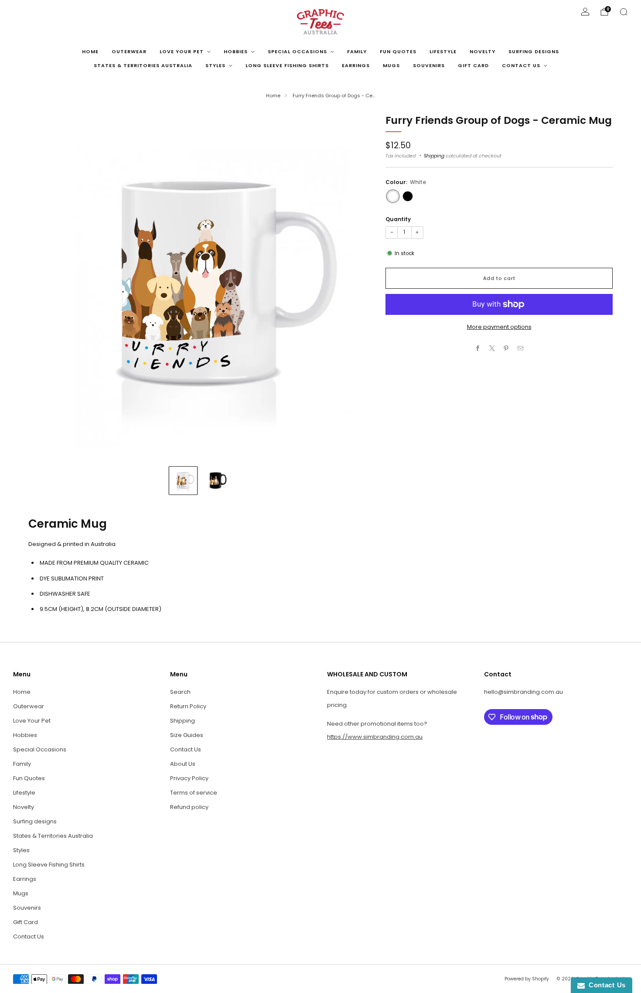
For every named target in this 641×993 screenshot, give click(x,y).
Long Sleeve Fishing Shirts (287, 65)
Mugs (391, 65)
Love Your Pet (182, 51)
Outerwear (129, 51)
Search (180, 692)
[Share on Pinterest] (506, 348)
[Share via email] (520, 348)
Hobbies (236, 51)
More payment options (499, 327)
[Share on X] (492, 348)
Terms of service (193, 792)
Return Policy (188, 706)
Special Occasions (297, 51)
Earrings (356, 65)
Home (90, 51)
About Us (182, 764)
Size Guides (186, 735)
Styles (215, 65)
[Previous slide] (45, 286)
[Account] (585, 11)
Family (357, 51)
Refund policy (189, 807)
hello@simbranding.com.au (523, 692)
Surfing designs (533, 51)
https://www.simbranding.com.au (375, 737)
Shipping (434, 155)
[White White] (393, 196)
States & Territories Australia (143, 65)
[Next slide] (355, 286)
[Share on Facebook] (478, 348)
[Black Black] (408, 196)
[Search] (623, 11)
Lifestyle (443, 51)
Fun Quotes (398, 51)
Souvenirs (429, 65)
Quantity (398, 219)
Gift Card (473, 65)
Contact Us (521, 65)
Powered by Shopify (527, 979)
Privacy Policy (189, 778)
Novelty (482, 51)
